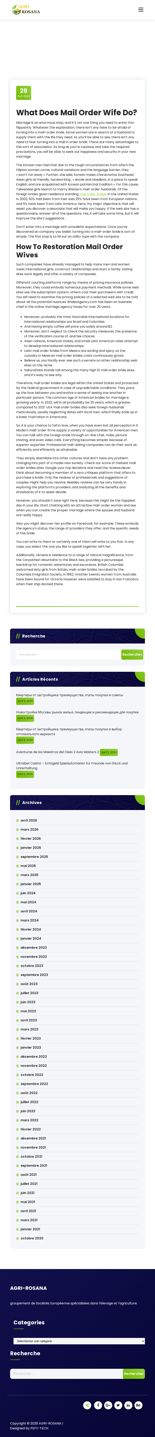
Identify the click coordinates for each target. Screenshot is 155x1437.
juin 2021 (28, 1193)
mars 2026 (29, 829)
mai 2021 (28, 1202)
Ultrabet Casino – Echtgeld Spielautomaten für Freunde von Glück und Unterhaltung (72, 765)
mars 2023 (29, 1029)
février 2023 (31, 1038)
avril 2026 (29, 820)
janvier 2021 (30, 1229)
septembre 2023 (34, 975)
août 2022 (29, 1093)
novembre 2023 (34, 956)
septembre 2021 (34, 1165)
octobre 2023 (32, 965)
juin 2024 (28, 893)
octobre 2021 (31, 1156)
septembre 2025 (34, 856)
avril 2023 (29, 1020)
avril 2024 (29, 911)
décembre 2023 (34, 947)
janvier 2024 (31, 938)
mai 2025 (28, 866)
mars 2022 (29, 1120)
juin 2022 (28, 1111)
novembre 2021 (33, 1147)
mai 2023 (28, 1011)
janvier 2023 (31, 1047)
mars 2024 (30, 920)
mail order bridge (93, 194)
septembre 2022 (34, 1084)
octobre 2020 (32, 1238)
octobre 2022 (32, 1074)
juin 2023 (28, 1002)
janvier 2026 (31, 847)
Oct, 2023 (24, 92)
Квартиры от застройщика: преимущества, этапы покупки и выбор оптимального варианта (69, 731)
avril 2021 (28, 1211)
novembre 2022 (34, 1065)
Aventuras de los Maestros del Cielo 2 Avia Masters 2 (57, 752)
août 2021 (29, 1174)
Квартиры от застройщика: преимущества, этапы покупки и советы (69, 695)
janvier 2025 (31, 884)
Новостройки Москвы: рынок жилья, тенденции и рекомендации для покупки (77, 712)
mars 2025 (29, 875)
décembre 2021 (33, 1138)
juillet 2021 (29, 1183)
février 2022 (31, 1129)
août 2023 (29, 984)
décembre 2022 (34, 1056)
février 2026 (31, 838)
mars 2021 (29, 1220)
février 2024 (31, 929)
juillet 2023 (29, 993)
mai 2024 (28, 902)
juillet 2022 (29, 1102)
